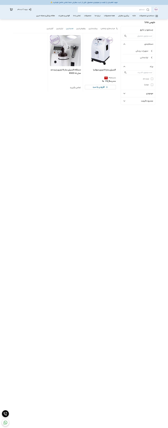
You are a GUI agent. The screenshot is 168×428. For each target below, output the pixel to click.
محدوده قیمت (147, 101)
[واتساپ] (5, 422)
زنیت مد (146, 79)
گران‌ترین (50, 28)
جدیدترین (69, 28)
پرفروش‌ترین (81, 28)
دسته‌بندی (148, 44)
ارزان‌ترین (59, 28)
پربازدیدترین (93, 28)
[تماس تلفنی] (5, 413)
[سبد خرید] (11, 9)
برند (151, 66)
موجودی (149, 93)
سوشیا (146, 85)
